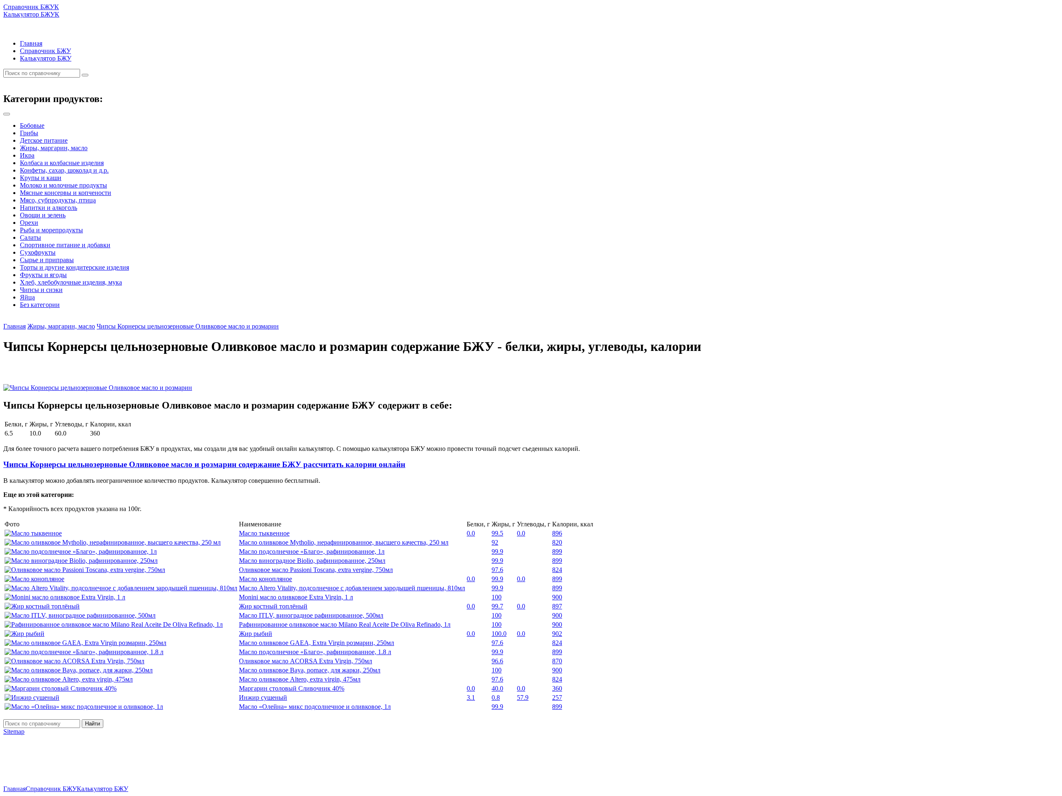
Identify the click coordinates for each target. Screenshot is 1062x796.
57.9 (523, 697)
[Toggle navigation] (6, 114)
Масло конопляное (265, 578)
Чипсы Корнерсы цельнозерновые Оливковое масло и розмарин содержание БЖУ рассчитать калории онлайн (204, 464)
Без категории (40, 304)
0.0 (471, 533)
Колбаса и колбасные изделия (62, 162)
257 (557, 697)
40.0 (497, 688)
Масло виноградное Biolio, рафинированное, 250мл (312, 560)
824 (557, 569)
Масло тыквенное (264, 533)
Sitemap (13, 731)
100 (497, 597)
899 (557, 551)
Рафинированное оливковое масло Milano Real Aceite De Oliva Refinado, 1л (345, 624)
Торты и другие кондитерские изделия (74, 267)
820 (557, 542)
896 (557, 533)
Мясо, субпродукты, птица (58, 200)
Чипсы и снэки (41, 289)
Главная (31, 43)
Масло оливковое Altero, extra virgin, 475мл (299, 679)
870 (557, 661)
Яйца (27, 297)
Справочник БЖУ (45, 50)
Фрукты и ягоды (43, 274)
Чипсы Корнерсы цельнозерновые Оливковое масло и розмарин (188, 326)
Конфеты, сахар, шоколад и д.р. (64, 170)
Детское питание (44, 140)
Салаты (30, 237)
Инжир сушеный (263, 697)
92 (495, 542)
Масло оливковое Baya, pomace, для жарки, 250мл (309, 670)
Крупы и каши (40, 177)
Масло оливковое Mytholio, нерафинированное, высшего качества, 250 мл (343, 542)
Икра (27, 155)
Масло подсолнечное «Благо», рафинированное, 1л (312, 551)
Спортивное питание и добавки (65, 244)
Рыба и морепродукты (51, 230)
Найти (92, 724)
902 (557, 633)
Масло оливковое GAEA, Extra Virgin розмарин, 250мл (316, 642)
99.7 (497, 606)
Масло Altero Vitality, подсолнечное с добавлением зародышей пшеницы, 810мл (352, 588)
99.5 (497, 533)
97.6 (497, 569)
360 (557, 688)
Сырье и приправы (47, 259)
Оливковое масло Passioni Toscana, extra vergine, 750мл (316, 569)
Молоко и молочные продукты (63, 185)
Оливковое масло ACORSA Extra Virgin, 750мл (305, 661)
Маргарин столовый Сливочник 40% (291, 688)
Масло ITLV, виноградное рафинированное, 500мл (311, 615)
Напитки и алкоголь (48, 207)
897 (557, 606)
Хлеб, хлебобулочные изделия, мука (71, 282)
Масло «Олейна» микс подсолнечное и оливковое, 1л (315, 706)
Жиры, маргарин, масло (54, 147)
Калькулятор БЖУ (45, 58)
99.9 (497, 551)
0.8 (496, 697)
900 (557, 597)
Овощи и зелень (43, 215)
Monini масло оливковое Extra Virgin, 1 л (296, 597)
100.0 (499, 633)
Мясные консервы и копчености (65, 192)
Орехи (29, 222)
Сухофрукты (38, 252)
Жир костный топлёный (273, 606)
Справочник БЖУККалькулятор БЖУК (31, 10)
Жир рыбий (255, 633)
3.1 (471, 697)
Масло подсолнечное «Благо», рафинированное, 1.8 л (315, 651)
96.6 (497, 661)
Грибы (29, 132)
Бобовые (32, 125)
